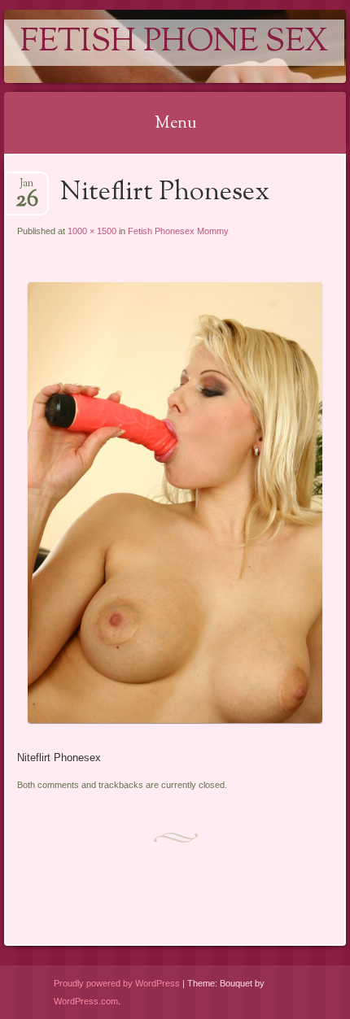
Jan (26, 188)
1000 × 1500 (92, 231)
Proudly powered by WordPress (117, 983)
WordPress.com (86, 1001)
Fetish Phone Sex (174, 43)
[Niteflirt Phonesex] (175, 719)
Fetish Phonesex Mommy (178, 231)
